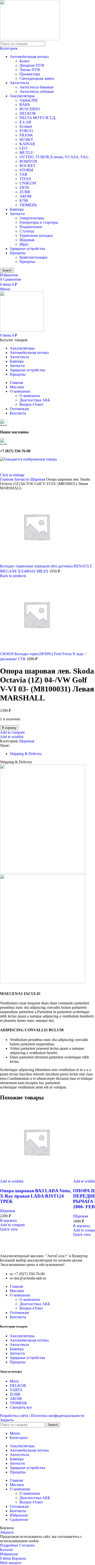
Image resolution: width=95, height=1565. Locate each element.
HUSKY (26, 139)
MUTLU (26, 153)
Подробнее (9, 1545)
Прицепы (18, 253)
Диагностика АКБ (34, 400)
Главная (16, 1286)
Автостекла (19, 83)
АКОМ (25, 196)
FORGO (26, 131)
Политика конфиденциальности (57, 1416)
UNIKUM (27, 183)
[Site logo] (30, 39)
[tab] (26, 754)
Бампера (17, 209)
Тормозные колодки (36, 235)
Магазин (17, 1291)
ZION (24, 187)
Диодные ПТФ (31, 65)
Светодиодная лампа (36, 78)
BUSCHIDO (29, 109)
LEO (23, 148)
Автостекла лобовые (36, 91)
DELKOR (27, 113)
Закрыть (7, 1420)
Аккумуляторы (22, 96)
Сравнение (19, 1519)
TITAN (25, 179)
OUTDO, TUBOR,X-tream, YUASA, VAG (54, 157)
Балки (24, 61)
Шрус (24, 244)
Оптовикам (19, 1313)
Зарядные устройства (27, 248)
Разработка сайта (14, 1416)
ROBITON (28, 161)
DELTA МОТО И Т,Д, (37, 118)
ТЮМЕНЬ (28, 205)
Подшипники (30, 227)
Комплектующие (33, 257)
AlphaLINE (28, 100)
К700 (23, 201)
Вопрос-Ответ (31, 404)
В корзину (9, 728)
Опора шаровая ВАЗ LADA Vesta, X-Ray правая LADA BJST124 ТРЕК (35, 1196)
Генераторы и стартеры (38, 222)
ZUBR (24, 192)
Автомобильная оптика (29, 57)
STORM (26, 170)
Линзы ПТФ (29, 70)
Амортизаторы (31, 218)
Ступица (26, 231)
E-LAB (25, 122)
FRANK (26, 135)
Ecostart (25, 126)
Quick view (9, 1229)
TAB (23, 174)
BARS (24, 105)
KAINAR (27, 144)
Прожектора (29, 74)
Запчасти (17, 214)
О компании (29, 396)
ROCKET (27, 166)
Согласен (27, 1545)
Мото (14, 1381)
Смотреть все (21, 1407)
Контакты (18, 1317)
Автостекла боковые (36, 87)
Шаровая (26, 240)
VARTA (16, 1390)
